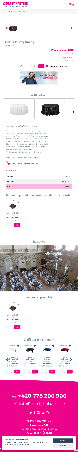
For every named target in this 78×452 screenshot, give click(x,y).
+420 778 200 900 (49, 78)
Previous (11, 268)
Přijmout (63, 440)
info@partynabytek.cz (42, 403)
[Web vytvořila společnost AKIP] (76, 450)
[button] (7, 360)
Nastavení (63, 445)
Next (67, 268)
